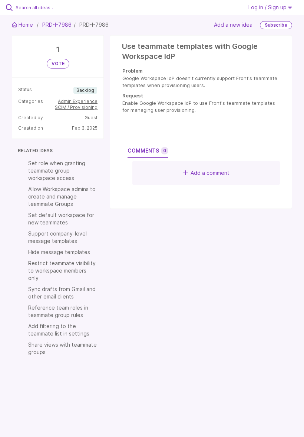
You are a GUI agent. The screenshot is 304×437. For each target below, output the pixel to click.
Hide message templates (59, 252)
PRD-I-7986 (57, 24)
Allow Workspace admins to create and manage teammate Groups (62, 196)
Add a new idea (233, 24)
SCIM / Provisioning (76, 107)
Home (25, 24)
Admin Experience (78, 101)
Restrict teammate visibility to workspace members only (62, 270)
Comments (147, 150)
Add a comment (210, 173)
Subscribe (276, 25)
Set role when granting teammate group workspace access (56, 170)
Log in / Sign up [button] (268, 7)
